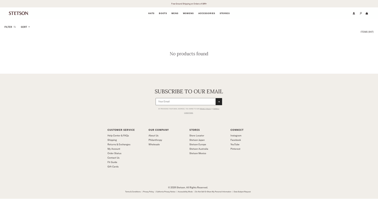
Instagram (235, 135)
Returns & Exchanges (118, 144)
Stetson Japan (197, 139)
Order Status (114, 153)
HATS (151, 13)
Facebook (235, 139)
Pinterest (235, 148)
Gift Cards (113, 166)
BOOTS (163, 13)
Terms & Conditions (133, 192)
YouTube (234, 144)
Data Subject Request (242, 192)
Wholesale (154, 144)
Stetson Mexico (197, 153)
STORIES (225, 13)
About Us (153, 135)
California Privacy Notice (166, 192)
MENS (174, 13)
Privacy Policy (148, 192)
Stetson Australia (198, 148)
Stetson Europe (197, 144)
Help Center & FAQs (118, 135)
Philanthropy (155, 139)
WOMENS (188, 13)
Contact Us (113, 157)
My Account (113, 148)
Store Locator (196, 135)
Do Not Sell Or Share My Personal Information (213, 192)
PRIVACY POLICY (205, 109)
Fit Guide (112, 162)
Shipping (112, 139)
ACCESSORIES (206, 13)
